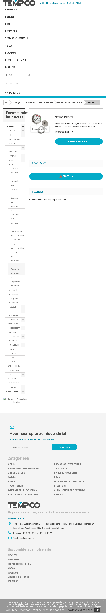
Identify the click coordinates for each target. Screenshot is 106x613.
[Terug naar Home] (6, 102)
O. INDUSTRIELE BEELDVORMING (13, 379)
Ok (97, 610)
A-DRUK (12, 131)
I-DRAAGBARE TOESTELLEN (13, 338)
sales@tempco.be (26, 538)
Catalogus (11, 9)
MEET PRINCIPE (12, 162)
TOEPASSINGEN (12, 391)
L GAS (11, 358)
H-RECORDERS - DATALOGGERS (14, 330)
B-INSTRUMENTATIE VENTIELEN (14, 139)
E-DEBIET (12, 307)
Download (11, 53)
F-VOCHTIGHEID (13, 313)
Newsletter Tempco (16, 60)
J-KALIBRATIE (14, 345)
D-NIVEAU (13, 156)
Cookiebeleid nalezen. (79, 610)
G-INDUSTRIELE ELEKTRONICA (14, 322)
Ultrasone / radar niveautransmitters (17, 244)
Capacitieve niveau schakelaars (15, 202)
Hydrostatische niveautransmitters (17, 233)
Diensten (10, 16)
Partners (10, 67)
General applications (13, 292)
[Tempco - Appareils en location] (16, 400)
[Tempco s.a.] (19, 3)
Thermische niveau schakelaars (15, 185)
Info (7, 24)
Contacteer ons (12, 93)
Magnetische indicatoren (15, 284)
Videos (8, 45)
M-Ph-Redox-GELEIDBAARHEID (14, 364)
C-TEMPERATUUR (13, 150)
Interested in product (78, 141)
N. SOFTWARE (14, 370)
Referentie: (60, 131)
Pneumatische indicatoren (16, 271)
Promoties (11, 31)
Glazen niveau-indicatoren (15, 256)
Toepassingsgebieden (16, 38)
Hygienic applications (13, 300)
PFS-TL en (67, 176)
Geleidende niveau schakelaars (15, 219)
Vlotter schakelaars (15, 171)
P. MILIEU (12, 387)
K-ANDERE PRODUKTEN (12, 351)
